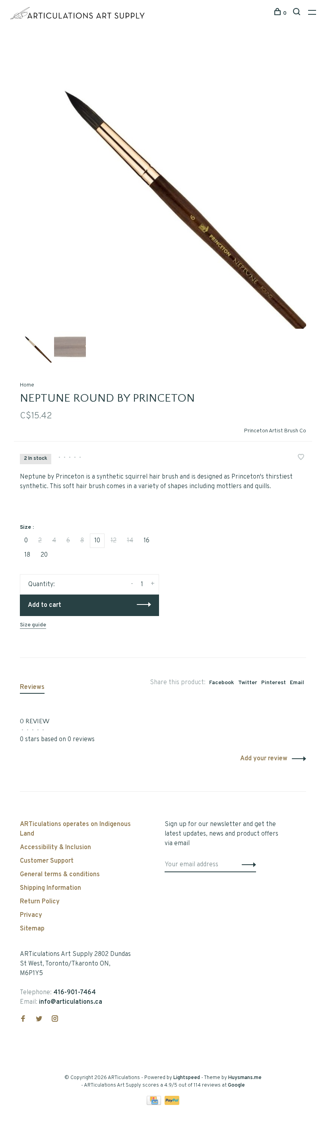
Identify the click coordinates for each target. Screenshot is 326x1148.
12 (113, 541)
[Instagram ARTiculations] (55, 1020)
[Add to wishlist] (301, 458)
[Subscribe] (246, 864)
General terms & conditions (60, 875)
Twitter (247, 682)
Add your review (263, 759)
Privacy (31, 915)
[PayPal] (172, 1103)
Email (297, 682)
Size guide (33, 625)
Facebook (221, 682)
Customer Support (47, 861)
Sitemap (32, 929)
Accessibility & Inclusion (55, 848)
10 (97, 541)
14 (130, 541)
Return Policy (40, 902)
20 (44, 555)
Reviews (32, 687)
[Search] (297, 13)
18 (27, 555)
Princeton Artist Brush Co (275, 431)
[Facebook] (23, 1020)
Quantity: (41, 585)
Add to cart (44, 605)
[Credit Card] (155, 1103)
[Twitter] (39, 1020)
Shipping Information (50, 888)
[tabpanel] (163, 185)
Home (27, 385)
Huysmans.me (245, 1078)
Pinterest (273, 682)
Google (236, 1085)
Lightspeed (186, 1078)
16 (146, 541)
